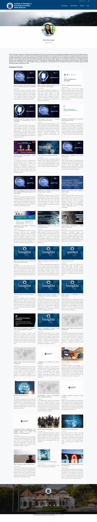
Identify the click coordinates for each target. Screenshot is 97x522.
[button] (89, 0)
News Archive (81, 0)
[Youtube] (58, 505)
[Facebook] (38, 505)
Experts (11, 10)
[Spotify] (50, 505)
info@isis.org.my (51, 501)
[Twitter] (54, 505)
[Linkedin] (46, 505)
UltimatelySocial (59, 515)
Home (8, 10)
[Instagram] (42, 505)
